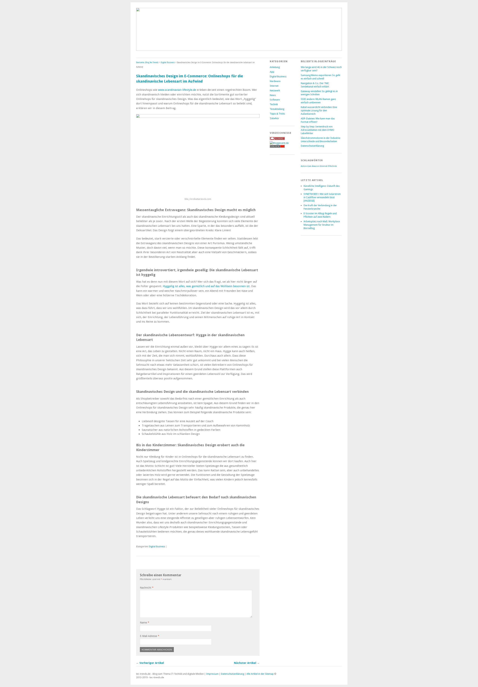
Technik (274, 104)
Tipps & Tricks (277, 113)
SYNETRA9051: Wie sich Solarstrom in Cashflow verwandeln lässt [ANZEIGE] (322, 197)
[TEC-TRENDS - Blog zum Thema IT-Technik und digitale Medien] (239, 50)
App (272, 71)
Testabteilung (277, 109)
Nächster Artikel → (247, 662)
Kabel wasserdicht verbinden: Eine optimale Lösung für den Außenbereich (319, 110)
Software (275, 99)
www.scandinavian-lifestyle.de (177, 90)
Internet (274, 85)
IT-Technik (332, 166)
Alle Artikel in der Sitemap (260, 673)
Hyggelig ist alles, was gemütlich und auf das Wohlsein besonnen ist (206, 286)
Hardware (275, 81)
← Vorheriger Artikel (150, 662)
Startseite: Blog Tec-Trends (147, 62)
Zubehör (274, 118)
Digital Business (168, 62)
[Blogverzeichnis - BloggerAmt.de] (279, 143)
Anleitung (275, 67)
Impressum (212, 673)
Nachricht (146, 587)
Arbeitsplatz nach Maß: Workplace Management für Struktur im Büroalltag (322, 225)
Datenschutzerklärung (312, 145)
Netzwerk (275, 90)
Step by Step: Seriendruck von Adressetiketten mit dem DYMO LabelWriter (317, 130)
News (273, 95)
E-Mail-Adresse (149, 636)
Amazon (315, 166)
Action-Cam (306, 166)
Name (144, 622)
